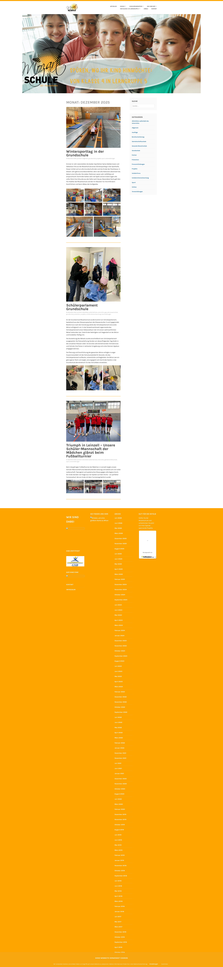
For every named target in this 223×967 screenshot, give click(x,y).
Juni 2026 (118, 523)
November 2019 (120, 819)
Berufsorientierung (138, 137)
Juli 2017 (118, 917)
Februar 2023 (120, 692)
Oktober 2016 (120, 937)
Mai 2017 (118, 922)
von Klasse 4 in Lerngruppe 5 (129, 9)
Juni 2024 (118, 610)
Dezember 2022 (121, 697)
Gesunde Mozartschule (111, 312)
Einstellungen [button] (154, 964)
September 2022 (121, 712)
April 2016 (118, 947)
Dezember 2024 (121, 584)
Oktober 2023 (120, 651)
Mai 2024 (118, 615)
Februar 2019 (119, 855)
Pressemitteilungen (138, 164)
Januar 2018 (119, 911)
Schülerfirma (136, 173)
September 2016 (121, 942)
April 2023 (119, 682)
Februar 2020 (120, 809)
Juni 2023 (118, 671)
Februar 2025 (120, 579)
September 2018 (121, 876)
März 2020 (119, 804)
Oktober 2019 (120, 825)
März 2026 (119, 533)
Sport (103, 158)
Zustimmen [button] (164, 964)
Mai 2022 (118, 727)
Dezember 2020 (121, 779)
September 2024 (121, 600)
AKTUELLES (113, 6)
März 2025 (119, 574)
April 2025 (119, 569)
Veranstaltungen (110, 158)
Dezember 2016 (120, 932)
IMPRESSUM (70, 590)
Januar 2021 (119, 773)
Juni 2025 (118, 559)
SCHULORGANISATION (135, 6)
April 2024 (119, 620)
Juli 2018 (118, 881)
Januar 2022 (119, 748)
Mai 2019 (118, 845)
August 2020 (119, 794)
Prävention (77, 314)
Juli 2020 (118, 799)
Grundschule (92, 158)
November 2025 (121, 544)
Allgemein (85, 158)
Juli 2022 (118, 717)
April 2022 (119, 733)
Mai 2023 (118, 676)
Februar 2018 (120, 906)
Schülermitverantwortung (93, 314)
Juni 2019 (118, 840)
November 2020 (121, 784)
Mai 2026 (118, 528)
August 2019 (119, 830)
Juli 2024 (118, 605)
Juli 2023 (118, 666)
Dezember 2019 (120, 814)
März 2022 (119, 738)
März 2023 (119, 687)
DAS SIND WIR (151, 6)
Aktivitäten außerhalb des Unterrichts (93, 312)
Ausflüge (135, 132)
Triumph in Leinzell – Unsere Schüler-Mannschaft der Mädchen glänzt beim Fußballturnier (90, 450)
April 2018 (118, 896)
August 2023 (119, 661)
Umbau (134, 187)
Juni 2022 (118, 722)
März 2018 (118, 901)
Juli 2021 (118, 763)
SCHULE (122, 6)
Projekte (98, 158)
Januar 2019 (119, 860)
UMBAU (146, 9)
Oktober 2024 (120, 595)
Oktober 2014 (120, 952)
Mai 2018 (118, 891)
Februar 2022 (120, 743)
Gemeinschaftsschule (111, 459)
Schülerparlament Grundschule (82, 307)
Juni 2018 (118, 886)
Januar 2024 (119, 636)
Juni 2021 (118, 768)
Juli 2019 (118, 835)
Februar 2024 (120, 630)
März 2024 (119, 625)
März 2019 (118, 850)
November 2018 (120, 866)
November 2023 (121, 646)
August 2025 (119, 549)
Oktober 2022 (120, 707)
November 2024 (121, 589)
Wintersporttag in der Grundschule (85, 153)
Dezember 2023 (121, 641)
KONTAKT (154, 9)
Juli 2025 (118, 554)
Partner (134, 155)
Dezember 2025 (121, 538)
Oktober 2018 (120, 871)
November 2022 (121, 702)
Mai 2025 (118, 564)
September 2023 (121, 656)
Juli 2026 (118, 518)
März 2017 (118, 927)
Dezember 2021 (120, 753)
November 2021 (120, 758)
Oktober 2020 (120, 789)
